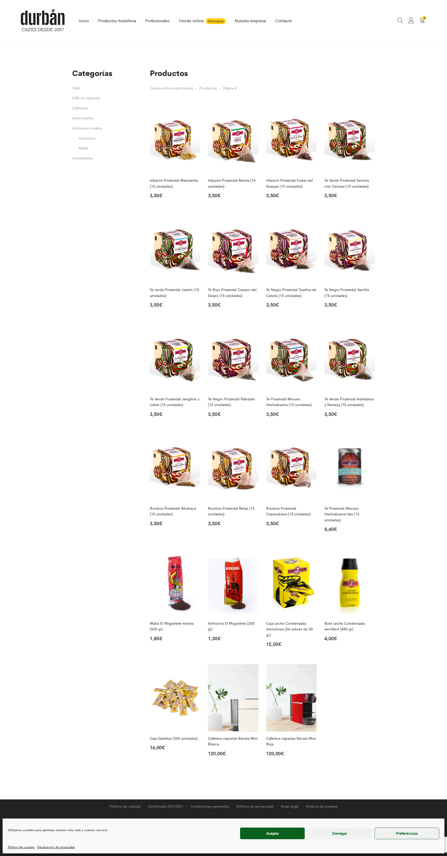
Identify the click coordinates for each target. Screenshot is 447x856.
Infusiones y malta (86, 128)
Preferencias (407, 833)
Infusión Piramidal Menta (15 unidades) (232, 183)
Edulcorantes (83, 117)
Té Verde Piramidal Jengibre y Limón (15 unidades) (174, 401)
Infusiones (87, 138)
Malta (83, 147)
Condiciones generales (210, 806)
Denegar (339, 833)
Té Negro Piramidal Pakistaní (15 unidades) (231, 401)
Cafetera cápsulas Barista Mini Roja (291, 741)
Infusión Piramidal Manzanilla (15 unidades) (174, 183)
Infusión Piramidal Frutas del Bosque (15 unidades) (289, 183)
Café (76, 87)
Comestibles (82, 157)
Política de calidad (125, 806)
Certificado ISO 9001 (165, 806)
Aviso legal (290, 806)
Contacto (283, 21)
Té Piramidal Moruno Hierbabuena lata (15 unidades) (341, 514)
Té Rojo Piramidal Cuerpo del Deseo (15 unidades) (232, 292)
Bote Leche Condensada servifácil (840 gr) (344, 626)
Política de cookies (21, 847)
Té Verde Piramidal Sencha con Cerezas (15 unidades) (346, 183)
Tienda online (201, 21)
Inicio (84, 21)
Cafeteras (80, 107)
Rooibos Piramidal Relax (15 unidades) (231, 511)
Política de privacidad (254, 806)
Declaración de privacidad (55, 847)
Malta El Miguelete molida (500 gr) (171, 626)
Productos (208, 87)
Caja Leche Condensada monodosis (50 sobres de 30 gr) (289, 629)
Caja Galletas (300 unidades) (174, 738)
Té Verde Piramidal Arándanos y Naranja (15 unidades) (349, 401)
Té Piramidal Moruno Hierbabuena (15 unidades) (289, 401)
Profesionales (157, 21)
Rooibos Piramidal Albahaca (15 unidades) (173, 511)
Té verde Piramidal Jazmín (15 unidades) (174, 292)
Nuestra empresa (250, 21)
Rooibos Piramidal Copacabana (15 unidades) (288, 511)
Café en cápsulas (86, 97)
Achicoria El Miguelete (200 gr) (231, 626)
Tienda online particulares (171, 87)
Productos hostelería (117, 21)
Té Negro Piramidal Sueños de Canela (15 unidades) (291, 292)
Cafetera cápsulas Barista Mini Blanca (233, 741)
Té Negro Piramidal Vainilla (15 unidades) (346, 292)
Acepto (272, 833)
